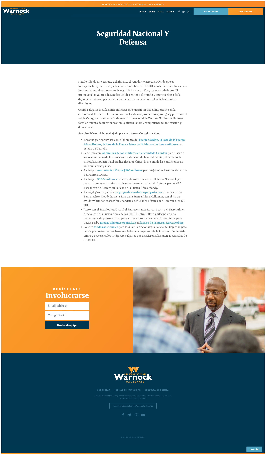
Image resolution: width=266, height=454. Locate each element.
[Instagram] (188, 12)
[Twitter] (184, 12)
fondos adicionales (106, 227)
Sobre (152, 12)
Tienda (170, 12)
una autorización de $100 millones (119, 170)
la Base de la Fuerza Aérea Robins (161, 222)
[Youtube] (143, 415)
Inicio (143, 12)
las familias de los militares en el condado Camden (134, 153)
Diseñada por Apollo (133, 437)
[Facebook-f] (179, 12)
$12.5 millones (107, 179)
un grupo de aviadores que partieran (138, 192)
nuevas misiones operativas (118, 222)
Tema (161, 12)
